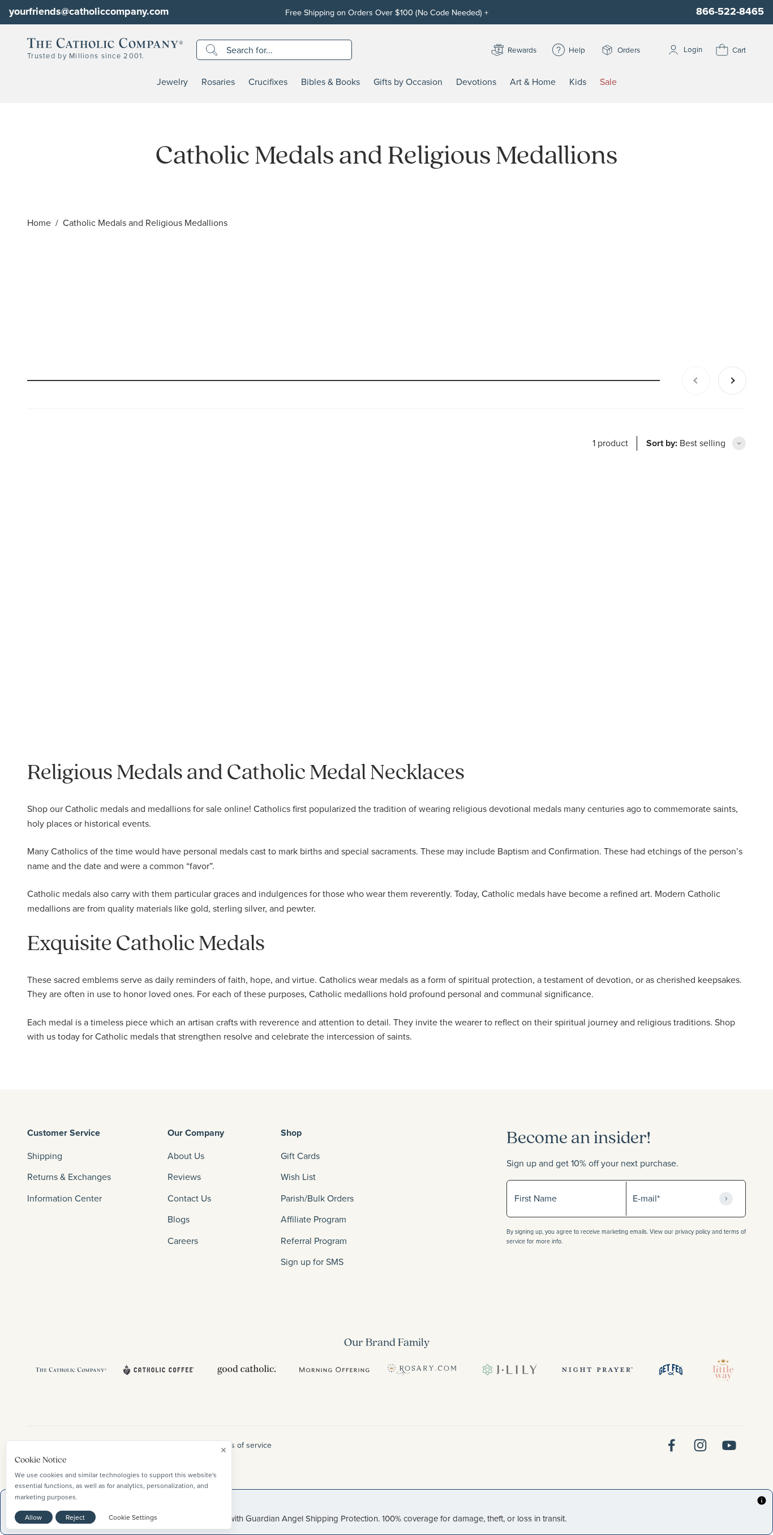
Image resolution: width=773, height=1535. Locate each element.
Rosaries (218, 82)
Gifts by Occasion (408, 82)
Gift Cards (300, 1155)
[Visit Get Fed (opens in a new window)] (671, 1370)
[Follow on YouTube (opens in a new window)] (729, 1445)
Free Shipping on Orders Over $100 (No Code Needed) (386, 12)
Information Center (64, 1198)
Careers (183, 1240)
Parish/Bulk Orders (317, 1198)
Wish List (298, 1176)
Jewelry (172, 82)
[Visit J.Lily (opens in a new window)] (510, 1370)
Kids (577, 82)
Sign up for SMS (312, 1261)
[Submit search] (213, 50)
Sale (608, 82)
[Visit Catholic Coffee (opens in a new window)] (159, 1370)
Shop (291, 1132)
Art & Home (533, 82)
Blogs (179, 1219)
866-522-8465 (730, 11)
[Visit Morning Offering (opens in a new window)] (334, 1370)
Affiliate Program (313, 1219)
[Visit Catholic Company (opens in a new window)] (71, 1370)
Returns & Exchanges (69, 1176)
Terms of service (243, 1445)
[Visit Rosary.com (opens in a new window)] (422, 1370)
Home (39, 222)
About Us (186, 1155)
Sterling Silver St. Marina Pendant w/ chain (114, 717)
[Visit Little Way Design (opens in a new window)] (723, 1370)
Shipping (44, 1155)
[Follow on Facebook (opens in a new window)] (671, 1445)
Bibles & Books (330, 82)
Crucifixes (267, 82)
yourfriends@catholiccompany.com (89, 11)
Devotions (476, 82)
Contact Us (189, 1198)
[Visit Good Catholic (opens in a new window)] (246, 1370)
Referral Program (314, 1240)
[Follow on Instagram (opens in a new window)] (700, 1445)
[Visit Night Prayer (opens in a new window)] (597, 1370)
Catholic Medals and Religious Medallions (145, 222)
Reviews (184, 1176)
